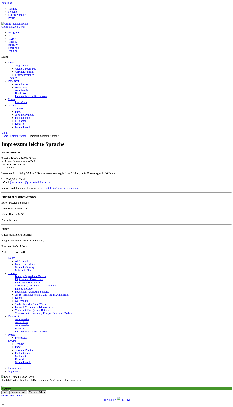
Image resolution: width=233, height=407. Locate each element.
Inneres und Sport (24, 288)
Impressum (14, 371)
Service (12, 105)
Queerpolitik (21, 300)
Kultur (18, 297)
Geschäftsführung (24, 71)
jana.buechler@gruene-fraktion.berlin (30, 182)
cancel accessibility (11, 395)
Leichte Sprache (17, 14)
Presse (11, 17)
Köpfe (11, 62)
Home (4, 135)
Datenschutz (14, 368)
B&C (5, 392)
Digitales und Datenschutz (29, 279)
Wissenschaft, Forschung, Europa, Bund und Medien (43, 313)
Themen (12, 77)
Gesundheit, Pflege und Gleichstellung (35, 285)
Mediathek (20, 120)
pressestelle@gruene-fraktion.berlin (60, 188)
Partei (18, 111)
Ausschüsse (21, 87)
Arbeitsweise (22, 84)
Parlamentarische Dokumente (31, 96)
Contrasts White (37, 392)
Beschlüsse (21, 93)
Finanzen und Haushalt (27, 282)
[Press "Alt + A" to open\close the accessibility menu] (2, 386)
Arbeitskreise (22, 90)
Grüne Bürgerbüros (25, 68)
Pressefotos (21, 102)
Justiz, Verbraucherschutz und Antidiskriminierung (42, 294)
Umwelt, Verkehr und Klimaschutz (34, 307)
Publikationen (22, 117)
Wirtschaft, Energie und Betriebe (32, 310)
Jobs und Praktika (24, 114)
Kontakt (12, 11)
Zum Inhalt (7, 2)
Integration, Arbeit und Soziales (32, 291)
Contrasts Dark (18, 392)
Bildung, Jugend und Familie (30, 276)
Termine (12, 8)
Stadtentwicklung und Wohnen (31, 303)
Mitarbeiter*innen (24, 74)
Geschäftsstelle (23, 126)
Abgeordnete (22, 65)
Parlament (13, 80)
